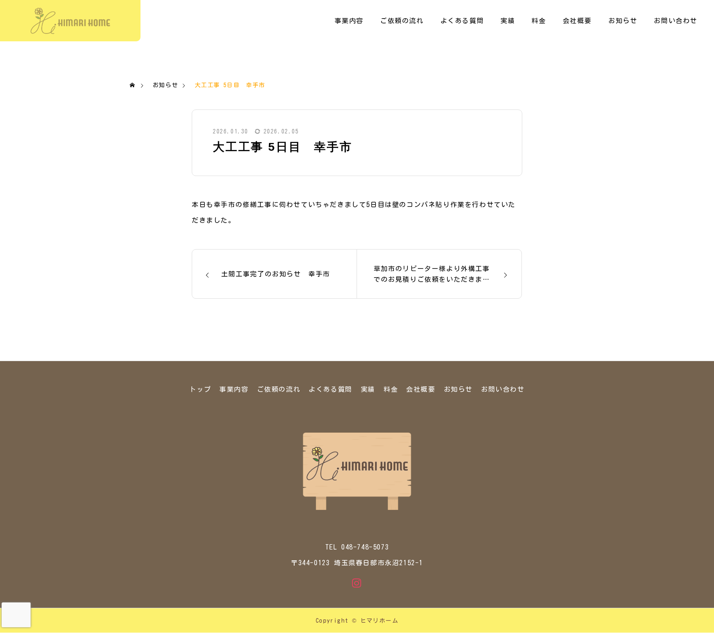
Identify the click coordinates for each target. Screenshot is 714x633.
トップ (200, 389)
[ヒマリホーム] (70, 20)
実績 (507, 20)
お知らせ (622, 20)
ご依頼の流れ (402, 20)
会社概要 (577, 20)
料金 (538, 20)
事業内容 (349, 20)
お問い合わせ (675, 20)
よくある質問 (462, 20)
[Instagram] (357, 583)
